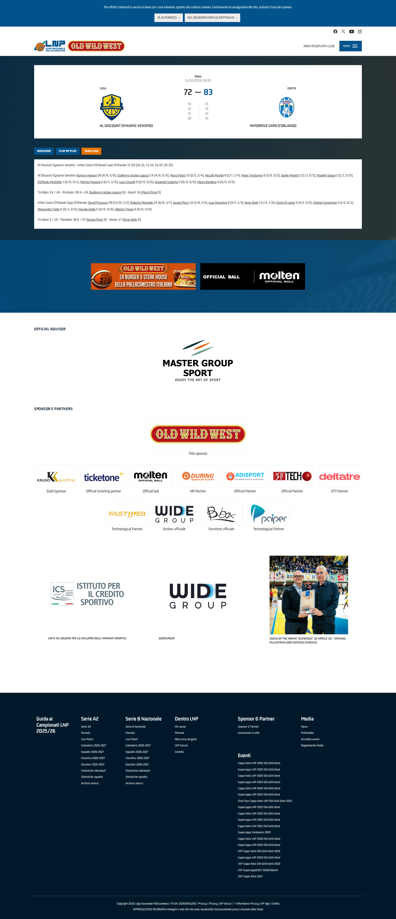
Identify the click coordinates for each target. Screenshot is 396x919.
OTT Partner (339, 491)
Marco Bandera (207, 182)
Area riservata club (319, 46)
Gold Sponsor (56, 491)
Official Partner (245, 491)
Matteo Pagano (90, 182)
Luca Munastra (218, 202)
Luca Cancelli (127, 182)
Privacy (202, 903)
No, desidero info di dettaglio (211, 17)
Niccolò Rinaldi (214, 175)
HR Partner (198, 491)
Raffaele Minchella (50, 182)
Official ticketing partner (103, 491)
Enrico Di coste (285, 202)
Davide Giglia (87, 209)
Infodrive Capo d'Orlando (273, 125)
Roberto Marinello (141, 202)
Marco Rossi (177, 175)
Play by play (68, 151)
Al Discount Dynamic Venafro (126, 125)
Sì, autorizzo (167, 17)
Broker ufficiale (174, 529)
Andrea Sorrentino (325, 202)
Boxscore (44, 151)
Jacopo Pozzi (181, 202)
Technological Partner (127, 529)
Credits (275, 903)
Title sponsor (198, 453)
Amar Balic (251, 202)
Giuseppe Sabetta (166, 182)
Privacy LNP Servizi (220, 903)
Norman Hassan (86, 175)
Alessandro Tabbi (49, 209)
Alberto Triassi (124, 209)
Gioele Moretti (290, 175)
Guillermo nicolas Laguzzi (133, 175)
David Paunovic (98, 202)
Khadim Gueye (326, 175)
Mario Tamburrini (252, 175)
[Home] (79, 46)
